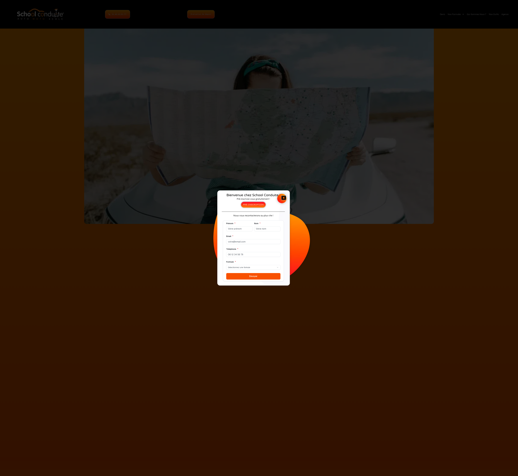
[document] (259, 238)
